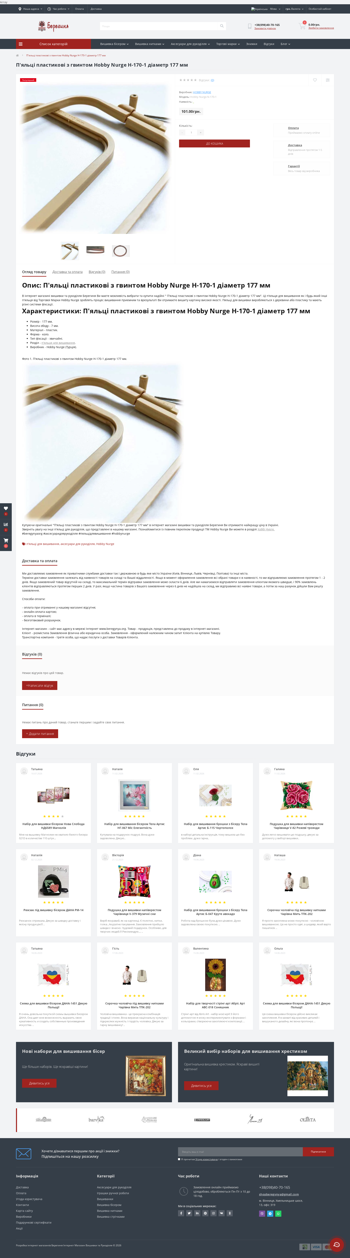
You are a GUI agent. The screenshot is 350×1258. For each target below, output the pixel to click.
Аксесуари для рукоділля (189, 44)
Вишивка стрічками (111, 1217)
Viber (262, 1214)
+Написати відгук (39, 685)
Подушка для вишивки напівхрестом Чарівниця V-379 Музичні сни (134, 912)
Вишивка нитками (148, 44)
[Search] (222, 26)
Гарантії (294, 166)
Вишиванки (105, 1199)
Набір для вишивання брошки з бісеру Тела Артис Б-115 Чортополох (215, 826)
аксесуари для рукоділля (78, 544)
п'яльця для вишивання (58, 343)
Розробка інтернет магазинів (33, 1245)
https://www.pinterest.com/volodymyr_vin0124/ (205, 1213)
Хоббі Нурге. (266, 529)
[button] (6, 543)
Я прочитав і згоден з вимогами (211, 1159)
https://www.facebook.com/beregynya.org (181, 1213)
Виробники (24, 1217)
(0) (212, 80)
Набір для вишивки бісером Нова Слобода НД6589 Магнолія (53, 826)
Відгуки (269, 44)
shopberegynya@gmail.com (279, 1194)
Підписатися (318, 1151)
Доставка (96, 9)
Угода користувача (206, 1159)
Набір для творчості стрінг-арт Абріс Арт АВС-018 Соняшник (215, 1005)
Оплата (79, 9)
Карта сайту (24, 1211)
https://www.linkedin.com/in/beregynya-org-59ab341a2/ (197, 1213)
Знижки (251, 44)
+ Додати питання (40, 733)
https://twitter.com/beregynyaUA (189, 1213)
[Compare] (327, 80)
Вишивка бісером (113, 44)
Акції (19, 1228)
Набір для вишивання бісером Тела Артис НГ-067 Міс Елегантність (134, 826)
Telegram (270, 1214)
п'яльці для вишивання (43, 544)
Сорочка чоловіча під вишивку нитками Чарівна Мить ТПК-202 (296, 912)
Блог (284, 44)
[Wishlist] (314, 80)
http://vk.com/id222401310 (222, 1213)
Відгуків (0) (97, 272)
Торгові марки (226, 44)
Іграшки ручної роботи (113, 1193)
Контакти (22, 1205)
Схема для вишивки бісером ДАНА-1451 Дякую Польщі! (53, 1005)
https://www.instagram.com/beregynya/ (213, 1213)
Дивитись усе (39, 1083)
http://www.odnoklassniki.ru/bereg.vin (230, 1213)
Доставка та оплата (67, 272)
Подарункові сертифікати (33, 1222)
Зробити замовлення (321, 28)
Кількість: (185, 126)
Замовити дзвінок (265, 28)
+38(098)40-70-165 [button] (274, 1187)
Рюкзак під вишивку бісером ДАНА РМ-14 (53, 910)
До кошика (214, 143)
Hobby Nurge (202, 92)
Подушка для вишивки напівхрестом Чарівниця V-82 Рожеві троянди (296, 826)
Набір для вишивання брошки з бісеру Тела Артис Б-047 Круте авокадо (215, 912)
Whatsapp (278, 1214)
